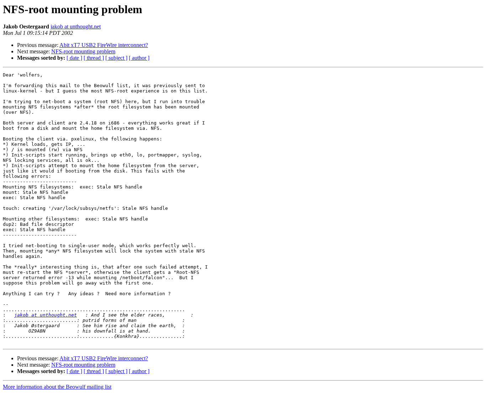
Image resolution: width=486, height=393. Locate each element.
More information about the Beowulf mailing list (57, 387)
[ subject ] (116, 58)
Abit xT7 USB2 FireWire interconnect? (103, 45)
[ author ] (139, 58)
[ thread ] (94, 58)
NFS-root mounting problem (83, 51)
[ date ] (74, 58)
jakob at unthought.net (76, 26)
